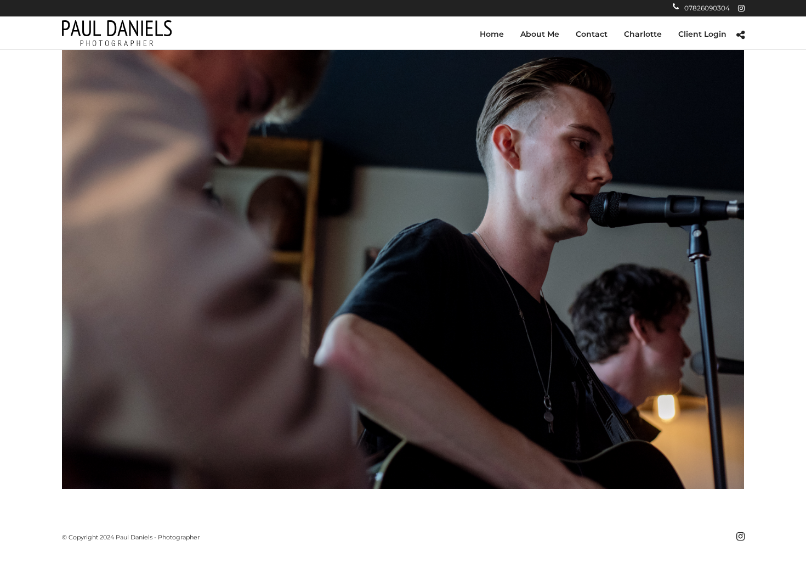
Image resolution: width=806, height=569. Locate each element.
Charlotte (643, 34)
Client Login (702, 34)
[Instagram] (741, 8)
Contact (592, 34)
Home (492, 34)
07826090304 (707, 8)
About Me (539, 34)
